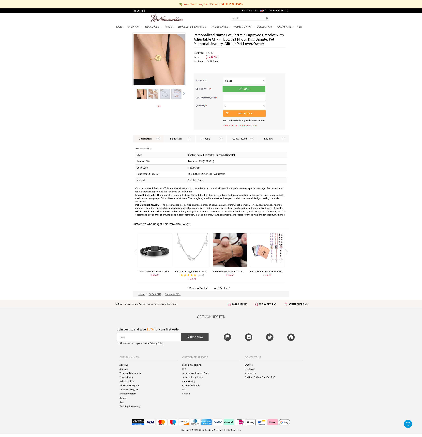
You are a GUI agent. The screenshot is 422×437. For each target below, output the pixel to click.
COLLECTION (265, 26)
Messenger (250, 373)
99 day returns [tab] (240, 138)
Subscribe (195, 337)
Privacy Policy (157, 343)
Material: (201, 80)
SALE (119, 26)
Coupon (186, 393)
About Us (124, 364)
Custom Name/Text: (207, 97)
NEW (300, 26)
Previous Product (198, 288)
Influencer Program (129, 389)
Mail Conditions (127, 381)
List (184, 389)
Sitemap (124, 368)
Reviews (123, 398)
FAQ (184, 368)
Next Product (221, 288)
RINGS (169, 26)
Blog (122, 402)
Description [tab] (145, 138)
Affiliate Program (128, 393)
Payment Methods (191, 385)
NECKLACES (152, 26)
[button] (135, 252)
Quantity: (201, 105)
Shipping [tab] (205, 138)
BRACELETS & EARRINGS (192, 26)
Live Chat (249, 368)
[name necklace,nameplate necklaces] (167, 17)
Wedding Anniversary (130, 406)
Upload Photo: (204, 88)
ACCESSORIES (220, 26)
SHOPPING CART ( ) (278, 10)
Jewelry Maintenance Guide (195, 373)
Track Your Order (251, 10)
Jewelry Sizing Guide (192, 377)
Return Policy (188, 381)
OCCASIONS (284, 26)
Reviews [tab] (268, 138)
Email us (249, 364)
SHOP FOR (134, 26)
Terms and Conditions (130, 373)
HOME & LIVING (243, 26)
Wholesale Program (129, 385)
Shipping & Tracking (191, 364)
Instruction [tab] (176, 138)
